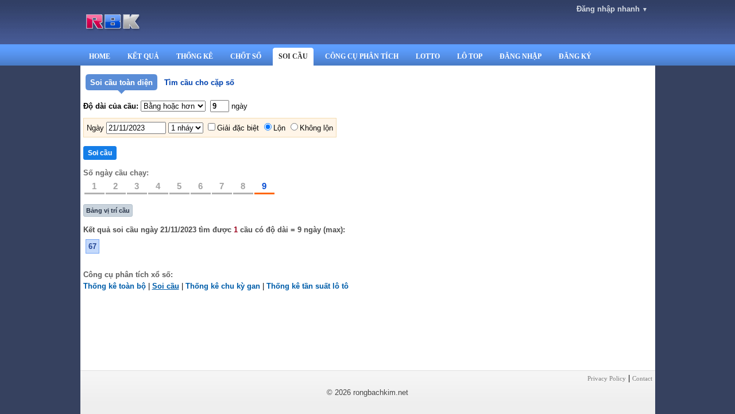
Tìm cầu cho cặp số (199, 82)
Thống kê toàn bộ (114, 286)
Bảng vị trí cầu (108, 210)
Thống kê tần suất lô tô (307, 286)
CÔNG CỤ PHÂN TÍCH (362, 56)
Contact (642, 378)
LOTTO (428, 56)
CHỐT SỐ (245, 56)
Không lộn (316, 128)
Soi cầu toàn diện (121, 82)
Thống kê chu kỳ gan (222, 286)
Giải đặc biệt (238, 128)
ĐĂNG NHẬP (520, 56)
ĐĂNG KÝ (575, 56)
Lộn (279, 128)
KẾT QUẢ (143, 56)
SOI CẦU (293, 56)
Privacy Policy (606, 378)
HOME (99, 56)
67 (92, 246)
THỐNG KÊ (194, 56)
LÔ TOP (469, 56)
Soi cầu (165, 286)
